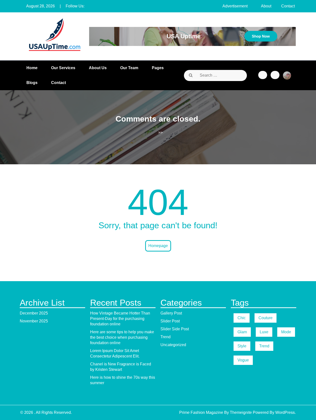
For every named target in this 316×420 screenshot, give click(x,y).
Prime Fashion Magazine (201, 412)
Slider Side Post (174, 329)
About (266, 6)
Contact (288, 6)
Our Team (129, 68)
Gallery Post (171, 313)
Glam (242, 332)
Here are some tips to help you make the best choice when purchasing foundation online (122, 337)
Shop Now (261, 36)
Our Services (63, 68)
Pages (158, 68)
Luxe (264, 332)
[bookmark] (262, 75)
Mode (286, 332)
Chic (241, 318)
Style (241, 346)
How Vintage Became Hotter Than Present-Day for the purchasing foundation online (120, 318)
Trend (165, 337)
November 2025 (34, 321)
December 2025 (34, 313)
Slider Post (170, 321)
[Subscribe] (275, 75)
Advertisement (235, 6)
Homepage (158, 246)
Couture (265, 318)
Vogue (243, 360)
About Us (98, 68)
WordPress (285, 412)
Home (32, 68)
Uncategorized (173, 345)
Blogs (32, 83)
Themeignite (241, 412)
